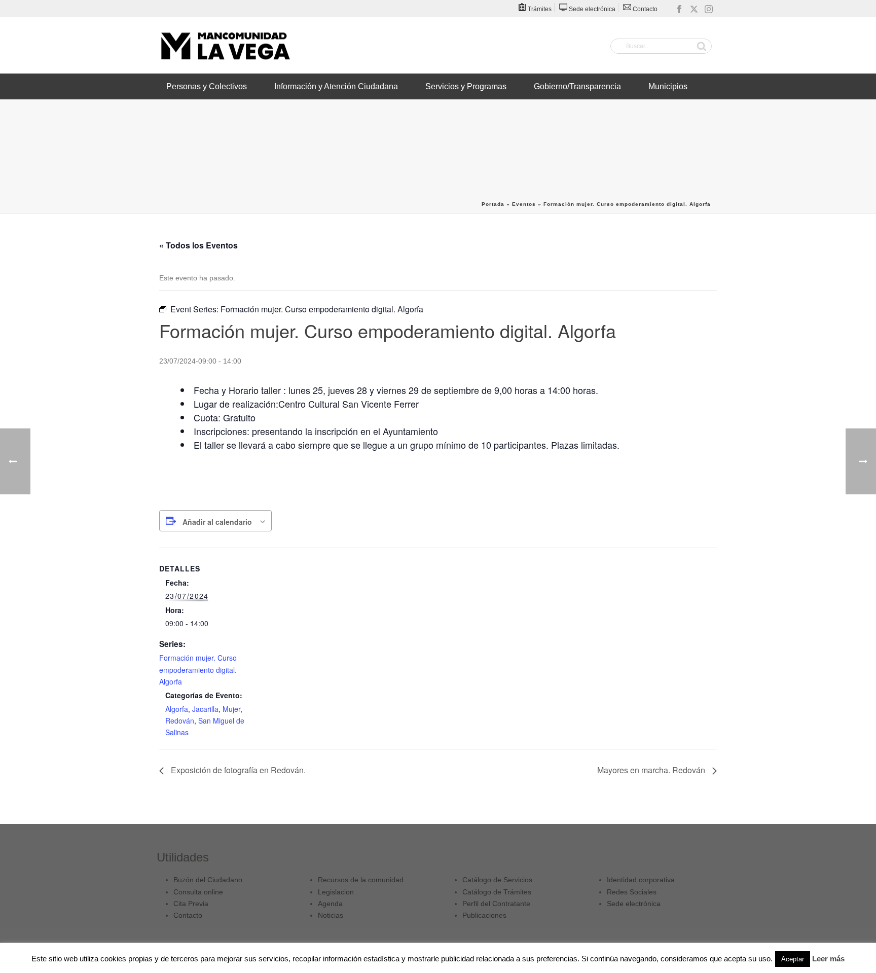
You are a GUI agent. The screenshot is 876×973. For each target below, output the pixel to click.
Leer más (828, 958)
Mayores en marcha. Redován (652, 770)
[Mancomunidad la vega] (225, 46)
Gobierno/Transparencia (577, 86)
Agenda (330, 903)
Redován (179, 720)
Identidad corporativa (641, 880)
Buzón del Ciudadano (207, 880)
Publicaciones (484, 915)
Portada (493, 204)
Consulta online (198, 892)
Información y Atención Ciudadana (336, 86)
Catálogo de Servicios (497, 880)
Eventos (524, 204)
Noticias (330, 915)
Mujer (231, 709)
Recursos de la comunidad (361, 880)
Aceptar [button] (792, 959)
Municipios (667, 86)
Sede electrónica (634, 903)
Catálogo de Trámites (496, 892)
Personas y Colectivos (206, 86)
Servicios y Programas (465, 86)
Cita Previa (190, 903)
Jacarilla (205, 709)
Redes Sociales (631, 892)
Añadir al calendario (217, 522)
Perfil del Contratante (496, 903)
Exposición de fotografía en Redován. (237, 770)
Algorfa (176, 709)
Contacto (187, 915)
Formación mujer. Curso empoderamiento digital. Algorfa (198, 669)
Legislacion (336, 892)
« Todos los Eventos (198, 245)
